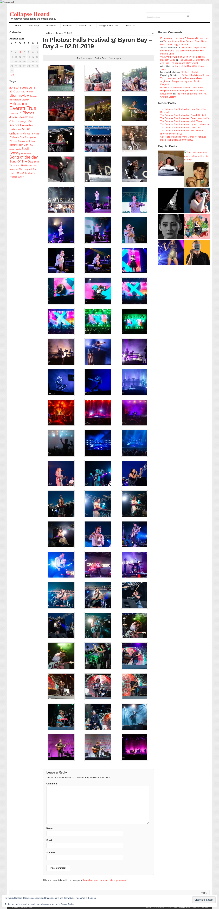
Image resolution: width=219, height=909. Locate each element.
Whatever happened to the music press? (33, 18)
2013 (12, 87)
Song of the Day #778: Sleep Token (182, 67)
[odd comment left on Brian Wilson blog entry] (171, 163)
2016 (32, 87)
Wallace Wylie (16, 176)
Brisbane (19, 103)
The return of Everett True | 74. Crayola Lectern (183, 95)
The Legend (25, 169)
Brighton (25, 99)
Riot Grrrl (23, 144)
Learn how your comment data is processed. (105, 880)
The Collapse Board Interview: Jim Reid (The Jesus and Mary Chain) (184, 61)
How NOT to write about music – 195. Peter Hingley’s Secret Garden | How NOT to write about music (182, 90)
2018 (19, 91)
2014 (18, 87)
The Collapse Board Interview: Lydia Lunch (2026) (184, 124)
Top (204, 893)
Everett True (85, 25)
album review (19, 95)
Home (18, 25)
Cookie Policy (67, 904)
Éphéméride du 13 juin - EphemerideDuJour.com (184, 38)
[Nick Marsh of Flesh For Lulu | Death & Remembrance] (196, 174)
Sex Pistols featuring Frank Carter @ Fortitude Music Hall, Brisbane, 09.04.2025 (183, 138)
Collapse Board (29, 13)
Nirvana (27, 133)
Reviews (67, 25)
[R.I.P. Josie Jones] (171, 226)
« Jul (11, 74)
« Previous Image (83, 58)
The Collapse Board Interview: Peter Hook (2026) (184, 118)
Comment (51, 783)
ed (153, 33)
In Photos (26, 112)
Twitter (193, 14)
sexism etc (26, 153)
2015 (25, 87)
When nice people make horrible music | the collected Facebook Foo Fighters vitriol (182, 50)
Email (202, 14)
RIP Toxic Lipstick (190, 72)
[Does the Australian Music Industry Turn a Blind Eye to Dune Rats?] (171, 200)
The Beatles (27, 165)
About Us (130, 25)
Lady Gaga (21, 121)
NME (36, 133)
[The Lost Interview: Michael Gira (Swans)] (197, 252)
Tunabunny (30, 172)
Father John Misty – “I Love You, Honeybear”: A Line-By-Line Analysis (184, 76)
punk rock (30, 140)
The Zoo (19, 172)
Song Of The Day (108, 25)
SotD (18, 165)
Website (50, 852)
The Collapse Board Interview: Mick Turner (181, 121)
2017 (12, 91)
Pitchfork (14, 137)
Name (49, 828)
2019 (25, 91)
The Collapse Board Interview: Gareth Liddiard (183, 115)
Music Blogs (33, 25)
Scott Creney (19, 150)
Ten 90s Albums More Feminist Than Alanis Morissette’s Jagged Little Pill (183, 43)
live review (27, 125)
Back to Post (100, 58)
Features (51, 25)
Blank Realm (15, 99)
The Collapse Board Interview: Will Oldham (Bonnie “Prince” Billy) (181, 132)
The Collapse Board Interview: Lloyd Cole (180, 127)
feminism (13, 113)
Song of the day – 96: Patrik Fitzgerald (179, 83)
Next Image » (115, 58)
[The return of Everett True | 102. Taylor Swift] (171, 252)
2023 (31, 91)
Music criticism (20, 130)
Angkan (164, 81)
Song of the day (23, 157)
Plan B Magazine (28, 137)
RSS (207, 14)
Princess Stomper (17, 141)
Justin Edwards (18, 117)
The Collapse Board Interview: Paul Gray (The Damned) (183, 110)
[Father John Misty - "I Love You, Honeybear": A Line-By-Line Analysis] (197, 226)
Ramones (13, 144)
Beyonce (33, 96)
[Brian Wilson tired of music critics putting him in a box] (197, 156)
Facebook (198, 14)
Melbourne (15, 129)
